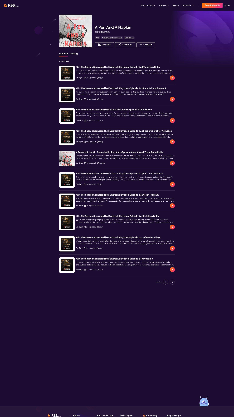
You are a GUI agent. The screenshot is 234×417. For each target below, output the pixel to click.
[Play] (172, 77)
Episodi (63, 53)
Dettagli (74, 53)
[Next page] (172, 282)
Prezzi (176, 5)
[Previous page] (165, 282)
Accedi (227, 5)
